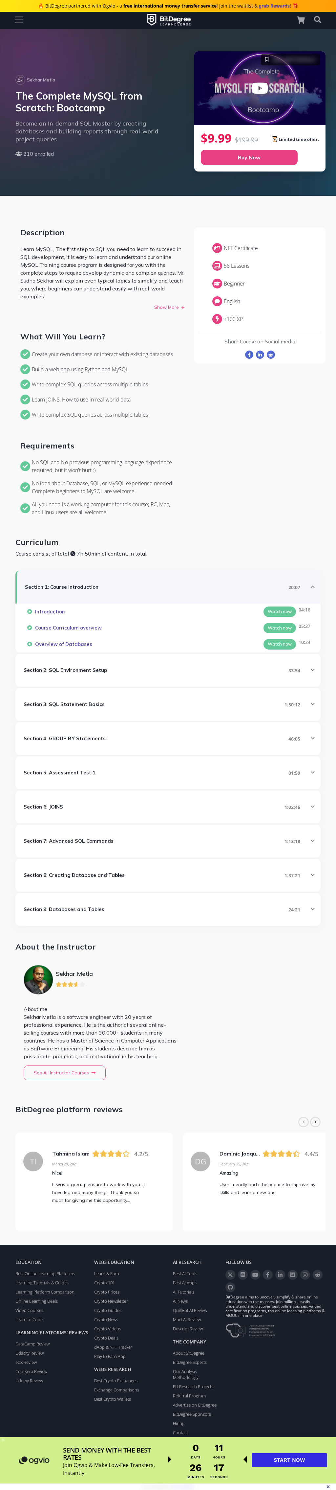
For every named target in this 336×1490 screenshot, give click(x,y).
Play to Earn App (110, 1356)
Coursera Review (31, 1371)
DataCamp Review (32, 1344)
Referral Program (189, 1396)
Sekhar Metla (41, 80)
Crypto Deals (106, 1338)
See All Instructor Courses (61, 1073)
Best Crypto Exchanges (115, 1381)
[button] (304, 19)
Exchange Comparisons (116, 1390)
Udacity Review (29, 1353)
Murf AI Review (187, 1319)
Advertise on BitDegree (195, 1405)
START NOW (289, 1460)
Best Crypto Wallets (112, 1399)
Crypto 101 (104, 1283)
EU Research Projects (193, 1386)
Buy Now (249, 157)
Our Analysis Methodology (186, 1374)
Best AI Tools (185, 1273)
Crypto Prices (106, 1292)
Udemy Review (29, 1381)
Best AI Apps (185, 1283)
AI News (180, 1301)
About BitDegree (188, 1353)
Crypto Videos (107, 1329)
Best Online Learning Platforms (45, 1273)
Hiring (178, 1423)
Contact (180, 1432)
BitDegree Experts (190, 1362)
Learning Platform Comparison (44, 1292)
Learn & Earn (106, 1273)
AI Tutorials (183, 1292)
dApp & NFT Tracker (113, 1347)
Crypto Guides (107, 1310)
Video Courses (29, 1310)
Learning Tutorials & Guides (42, 1283)
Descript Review (188, 1329)
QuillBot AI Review (190, 1310)
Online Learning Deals (36, 1301)
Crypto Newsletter (111, 1301)
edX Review (26, 1362)
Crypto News (106, 1319)
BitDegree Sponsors (192, 1414)
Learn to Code (29, 1319)
